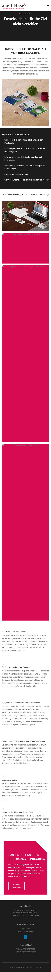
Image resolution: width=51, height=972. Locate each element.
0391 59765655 (29, 949)
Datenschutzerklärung (25, 931)
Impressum (25, 929)
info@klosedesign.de (28, 952)
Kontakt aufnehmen (16, 886)
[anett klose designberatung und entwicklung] (14, 6)
